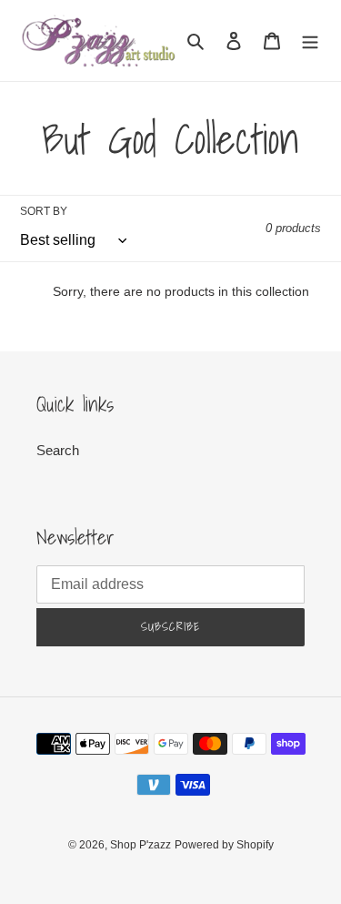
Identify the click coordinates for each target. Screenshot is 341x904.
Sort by (43, 211)
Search (57, 450)
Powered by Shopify (224, 844)
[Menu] (310, 40)
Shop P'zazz (140, 844)
